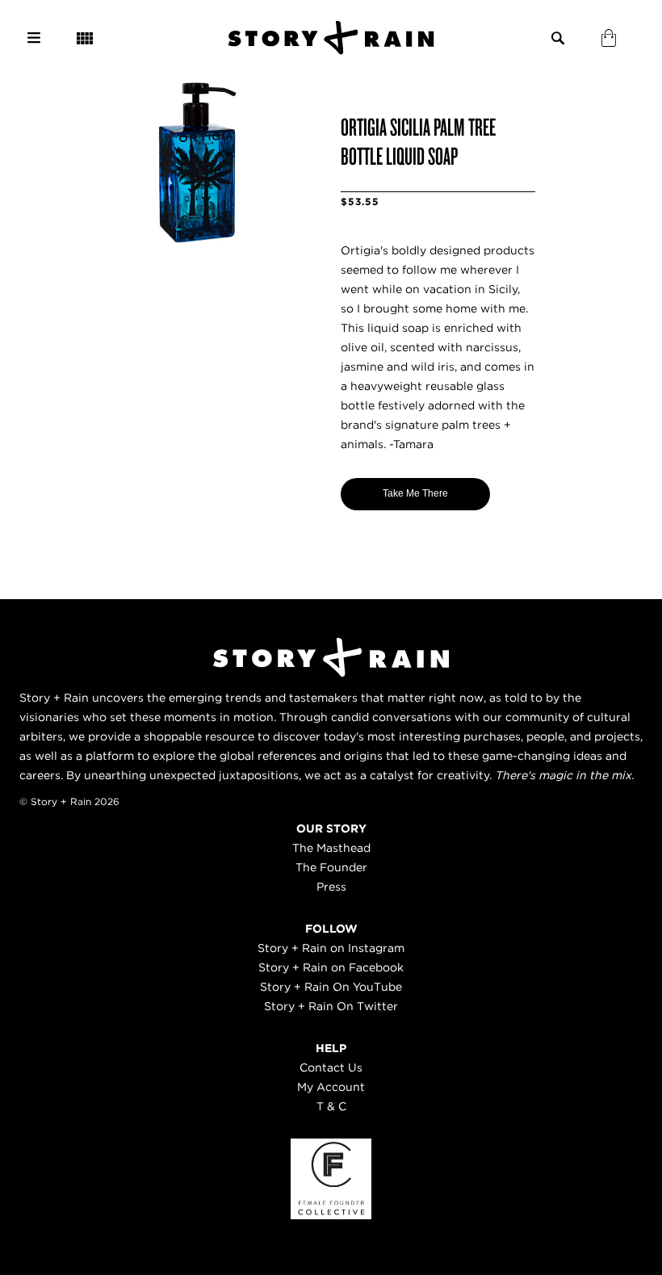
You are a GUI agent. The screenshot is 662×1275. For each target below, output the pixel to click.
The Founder (331, 867)
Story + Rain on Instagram (331, 948)
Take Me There (415, 493)
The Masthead (331, 847)
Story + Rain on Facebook (331, 967)
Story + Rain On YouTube (331, 986)
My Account (331, 1086)
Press (331, 886)
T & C (331, 1106)
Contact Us (331, 1067)
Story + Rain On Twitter (331, 1006)
